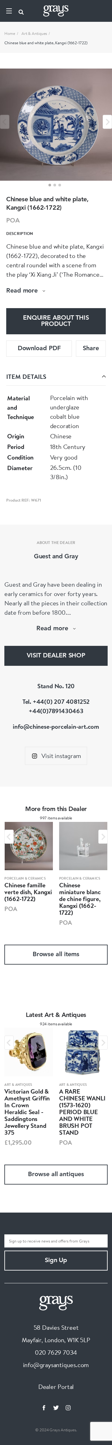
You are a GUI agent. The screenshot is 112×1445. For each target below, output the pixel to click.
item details (26, 376)
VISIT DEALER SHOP (56, 656)
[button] (50, 185)
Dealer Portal (56, 1386)
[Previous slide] (4, 122)
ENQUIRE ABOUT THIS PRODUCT (56, 321)
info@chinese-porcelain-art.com (56, 726)
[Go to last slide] (9, 837)
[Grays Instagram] (68, 1407)
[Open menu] (9, 10)
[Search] (21, 11)
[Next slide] (107, 122)
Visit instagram (61, 755)
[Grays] (56, 1302)
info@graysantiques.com (56, 1365)
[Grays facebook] (44, 1407)
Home (9, 33)
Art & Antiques (34, 33)
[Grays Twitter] (56, 1407)
